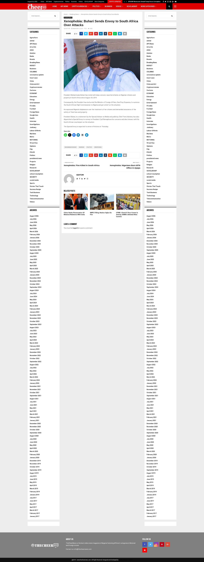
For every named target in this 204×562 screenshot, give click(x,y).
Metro (32, 137)
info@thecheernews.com (83, 549)
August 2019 (34, 473)
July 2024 (33, 293)
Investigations (35, 124)
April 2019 (33, 485)
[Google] (167, 544)
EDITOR (67, 28)
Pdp (31, 149)
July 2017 (33, 498)
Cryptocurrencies (58, 1)
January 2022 (34, 383)
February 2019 (35, 492)
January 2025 (34, 275)
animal (32, 41)
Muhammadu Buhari (70, 147)
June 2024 (33, 296)
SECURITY (33, 177)
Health (32, 118)
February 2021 (35, 417)
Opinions (33, 146)
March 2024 (34, 306)
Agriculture (34, 38)
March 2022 (34, 377)
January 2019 (34, 495)
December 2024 (35, 278)
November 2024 (35, 281)
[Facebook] (144, 544)
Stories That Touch (36, 186)
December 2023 (35, 315)
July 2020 (33, 439)
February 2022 (35, 380)
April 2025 (33, 265)
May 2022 (33, 371)
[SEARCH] (55, 16)
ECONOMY (33, 93)
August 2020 (34, 436)
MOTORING (34, 140)
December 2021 (35, 386)
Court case (34, 78)
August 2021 (34, 399)
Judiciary (33, 127)
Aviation (32, 53)
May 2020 (33, 445)
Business (74, 1)
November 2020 (35, 426)
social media (34, 180)
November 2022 (35, 355)
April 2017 (33, 507)
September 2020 (35, 433)
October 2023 (34, 321)
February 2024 (35, 309)
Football (33, 109)
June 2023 (33, 334)
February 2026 (35, 234)
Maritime (33, 134)
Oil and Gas (34, 143)
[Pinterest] (162, 544)
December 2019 (35, 461)
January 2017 (34, 516)
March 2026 (34, 231)
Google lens (34, 115)
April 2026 (33, 228)
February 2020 (35, 454)
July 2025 (33, 256)
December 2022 (35, 352)
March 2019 (34, 488)
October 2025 (34, 247)
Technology (34, 195)
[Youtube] (144, 550)
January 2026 (34, 238)
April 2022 (33, 374)
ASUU (32, 50)
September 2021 (35, 395)
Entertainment (35, 103)
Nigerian (81, 147)
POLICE (32, 152)
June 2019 (33, 479)
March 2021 (34, 414)
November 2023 (35, 318)
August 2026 (34, 216)
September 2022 (35, 361)
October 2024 (34, 284)
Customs (33, 90)
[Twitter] (150, 544)
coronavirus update (37, 75)
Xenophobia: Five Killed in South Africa (81, 165)
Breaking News (68, 17)
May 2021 (33, 408)
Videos (81, 1)
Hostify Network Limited (125, 560)
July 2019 (33, 476)
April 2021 (33, 411)
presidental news (36, 158)
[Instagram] (156, 544)
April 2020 (33, 448)
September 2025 (35, 250)
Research (33, 168)
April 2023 (33, 340)
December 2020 (35, 423)
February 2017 (35, 513)
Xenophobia (97, 147)
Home (42, 1)
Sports (32, 183)
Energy (32, 99)
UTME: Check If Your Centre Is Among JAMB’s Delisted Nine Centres (127, 214)
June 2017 (33, 501)
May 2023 (33, 337)
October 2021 (34, 392)
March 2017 (34, 510)
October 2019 (34, 467)
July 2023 (33, 330)
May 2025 (33, 262)
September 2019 (35, 470)
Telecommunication (37, 199)
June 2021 (33, 405)
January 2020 (34, 457)
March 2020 (34, 451)
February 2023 (35, 346)
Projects (33, 161)
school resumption (36, 174)
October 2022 (34, 358)
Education (33, 96)
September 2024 (35, 287)
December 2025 (35, 241)
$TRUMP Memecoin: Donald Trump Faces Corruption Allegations (147, 1)
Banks (32, 56)
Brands (32, 59)
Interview (33, 121)
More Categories (99, 1)
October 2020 (34, 430)
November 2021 (35, 389)
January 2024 (34, 312)
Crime (32, 81)
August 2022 (34, 365)
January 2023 (34, 349)
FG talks (32, 106)
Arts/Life (33, 47)
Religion (32, 165)
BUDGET (33, 65)
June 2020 (33, 442)
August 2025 (34, 253)
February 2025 (35, 272)
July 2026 (33, 219)
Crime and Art (34, 84)
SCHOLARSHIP (88, 1)
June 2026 (33, 222)
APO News (49, 1)
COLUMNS (33, 72)
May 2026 (33, 225)
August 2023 (34, 327)
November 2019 (35, 464)
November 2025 (35, 244)
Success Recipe (35, 189)
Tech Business (35, 192)
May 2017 (33, 504)
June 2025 (33, 259)
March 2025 (34, 268)
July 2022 (33, 368)
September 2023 (35, 324)
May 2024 (33, 299)
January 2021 (34, 420)
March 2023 (34, 343)
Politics (67, 1)
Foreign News (34, 112)
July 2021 (33, 402)
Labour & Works (35, 130)
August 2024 (34, 290)
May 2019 (33, 482)
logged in (76, 228)
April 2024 (33, 303)
